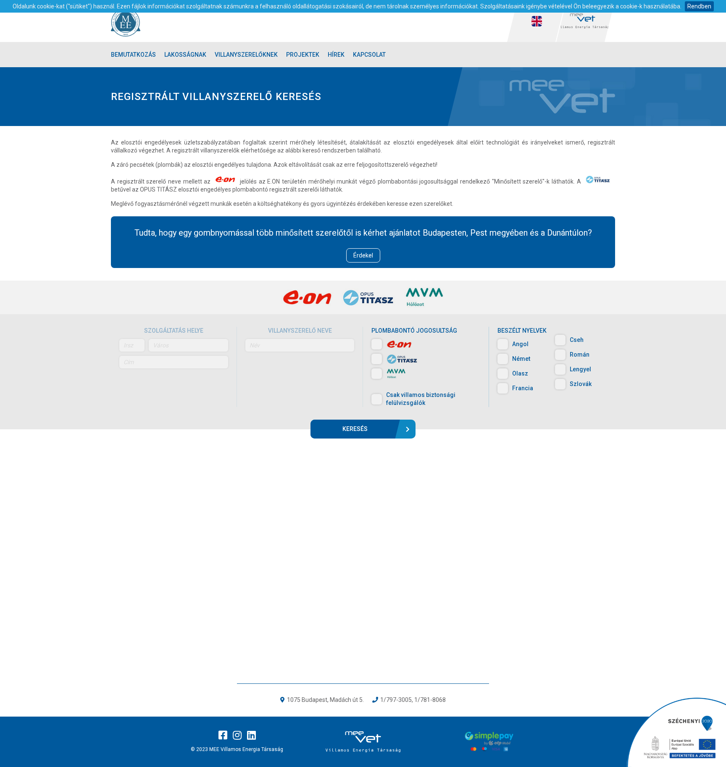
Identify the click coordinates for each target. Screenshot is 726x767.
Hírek (336, 54)
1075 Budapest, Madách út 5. (325, 699)
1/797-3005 (396, 699)
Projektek (302, 54)
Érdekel (363, 255)
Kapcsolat (369, 54)
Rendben (699, 6)
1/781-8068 (430, 699)
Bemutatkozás (133, 54)
